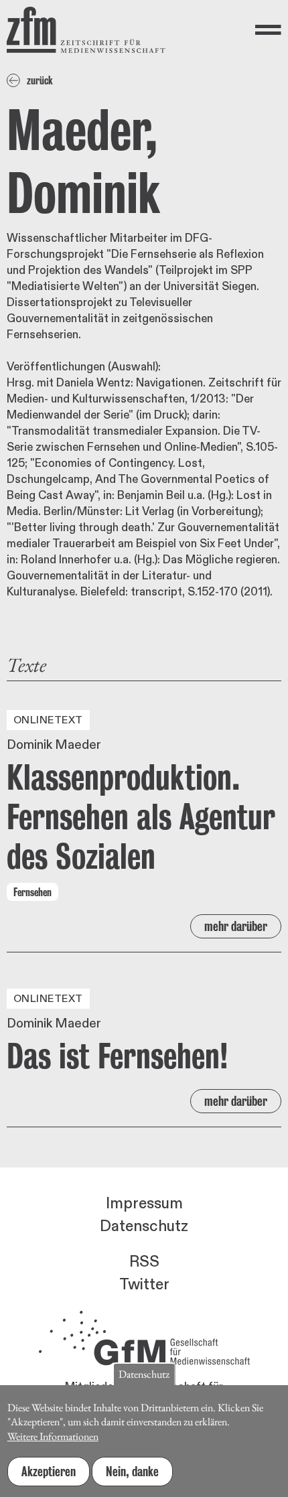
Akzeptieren (48, 1471)
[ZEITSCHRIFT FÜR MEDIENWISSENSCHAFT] (86, 30)
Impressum (144, 1203)
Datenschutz (144, 1226)
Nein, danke (132, 1471)
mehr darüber (235, 926)
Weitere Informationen (52, 1436)
